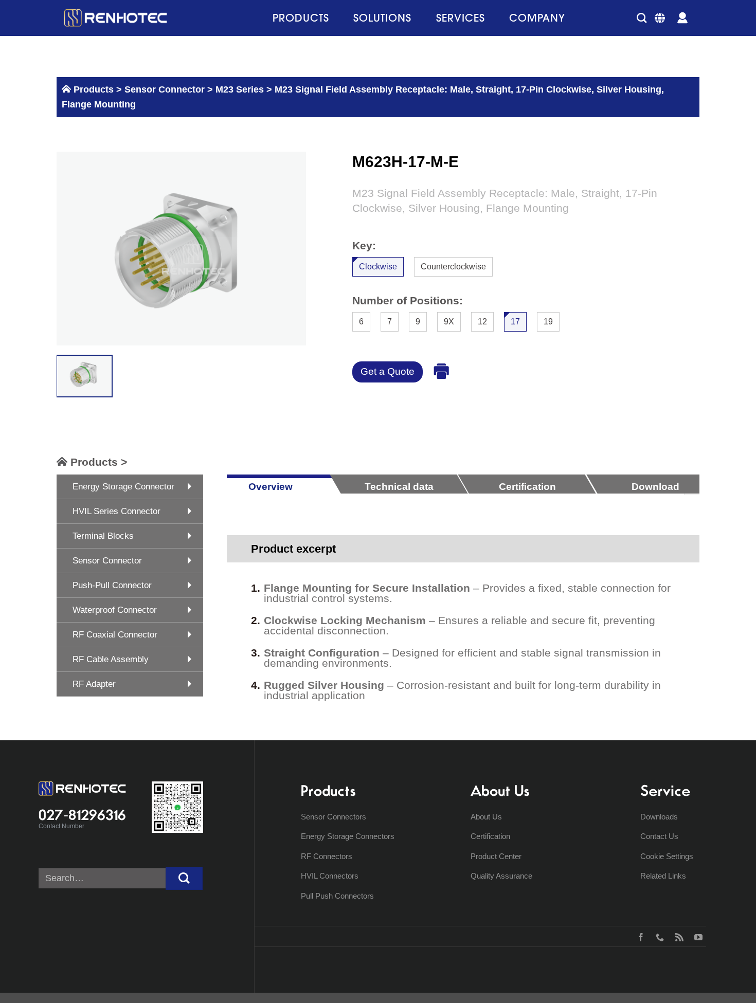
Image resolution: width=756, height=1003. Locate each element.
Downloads (659, 816)
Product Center (496, 856)
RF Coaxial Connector (115, 635)
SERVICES (460, 18)
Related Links (663, 875)
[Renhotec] (115, 18)
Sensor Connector (163, 89)
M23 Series (239, 89)
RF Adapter (94, 684)
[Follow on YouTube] (696, 936)
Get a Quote (388, 371)
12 (482, 321)
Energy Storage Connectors (347, 836)
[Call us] (657, 936)
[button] (641, 18)
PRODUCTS (301, 18)
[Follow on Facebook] (638, 936)
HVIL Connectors (329, 875)
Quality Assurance (501, 875)
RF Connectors (326, 856)
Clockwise (378, 266)
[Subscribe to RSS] (677, 936)
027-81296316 (82, 815)
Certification (490, 836)
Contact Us (659, 836)
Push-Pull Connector (112, 585)
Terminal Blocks (103, 536)
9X (449, 321)
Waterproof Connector (115, 610)
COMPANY (537, 18)
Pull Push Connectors (337, 895)
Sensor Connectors (333, 816)
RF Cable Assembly (111, 659)
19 (548, 321)
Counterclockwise (453, 266)
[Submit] (184, 878)
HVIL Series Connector (116, 511)
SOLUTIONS (382, 18)
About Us (486, 816)
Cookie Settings (666, 856)
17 (515, 321)
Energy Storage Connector (123, 486)
